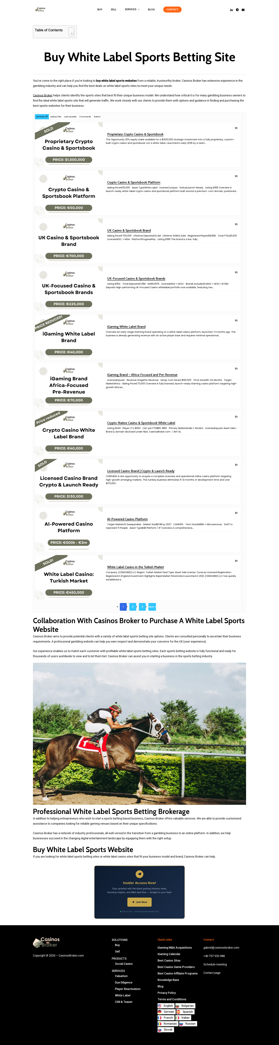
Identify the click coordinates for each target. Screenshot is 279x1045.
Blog (160, 986)
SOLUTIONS (120, 940)
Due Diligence (123, 982)
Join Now (141, 902)
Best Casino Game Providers (176, 967)
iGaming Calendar (169, 954)
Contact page (212, 972)
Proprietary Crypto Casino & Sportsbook (135, 134)
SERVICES (118, 971)
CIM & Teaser (124, 1002)
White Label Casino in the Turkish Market (135, 567)
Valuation (121, 976)
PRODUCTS (119, 958)
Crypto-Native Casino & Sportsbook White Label (141, 423)
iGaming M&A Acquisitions (175, 947)
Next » (152, 607)
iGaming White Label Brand (126, 327)
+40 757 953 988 (214, 956)
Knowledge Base (168, 980)
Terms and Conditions (172, 999)
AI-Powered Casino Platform (127, 519)
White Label (122, 995)
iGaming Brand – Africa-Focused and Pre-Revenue (142, 375)
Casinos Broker (42, 95)
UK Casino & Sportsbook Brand (129, 230)
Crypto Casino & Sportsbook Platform (133, 182)
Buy (117, 945)
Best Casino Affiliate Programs (178, 973)
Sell (117, 951)
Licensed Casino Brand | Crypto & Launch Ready (141, 471)
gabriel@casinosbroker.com (221, 947)
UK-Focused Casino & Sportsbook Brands (136, 278)
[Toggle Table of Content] (69, 31)
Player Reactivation (127, 989)
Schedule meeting (215, 964)
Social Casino (124, 963)
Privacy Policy (167, 992)
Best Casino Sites (169, 960)
